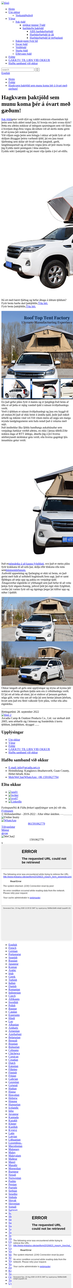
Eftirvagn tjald (24, 53)
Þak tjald (20, 21)
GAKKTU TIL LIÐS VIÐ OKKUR (29, 60)
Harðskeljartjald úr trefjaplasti (46, 37)
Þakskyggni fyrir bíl (27, 40)
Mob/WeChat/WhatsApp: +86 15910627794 (33, 777)
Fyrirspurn (7, 810)
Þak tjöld (6, 119)
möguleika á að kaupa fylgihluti (26, 563)
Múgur (5, 830)
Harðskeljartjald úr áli (42, 34)
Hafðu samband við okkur (23, 63)
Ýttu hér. (43, 303)
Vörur (12, 18)
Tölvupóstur (8, 826)
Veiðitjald (21, 47)
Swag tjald (21, 44)
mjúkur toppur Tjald (34, 24)
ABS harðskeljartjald (41, 31)
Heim (12, 8)
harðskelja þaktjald (33, 28)
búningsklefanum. (16, 570)
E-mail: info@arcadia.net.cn (24, 767)
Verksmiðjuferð (24, 15)
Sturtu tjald (22, 50)
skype (4, 833)
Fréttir (12, 56)
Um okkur (14, 12)
